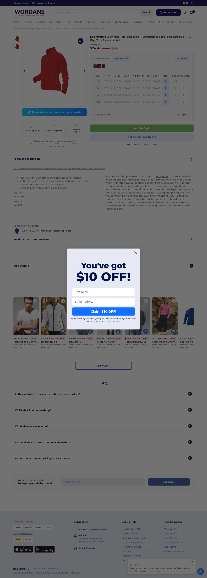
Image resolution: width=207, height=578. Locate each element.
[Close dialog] (136, 252)
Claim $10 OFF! (103, 311)
